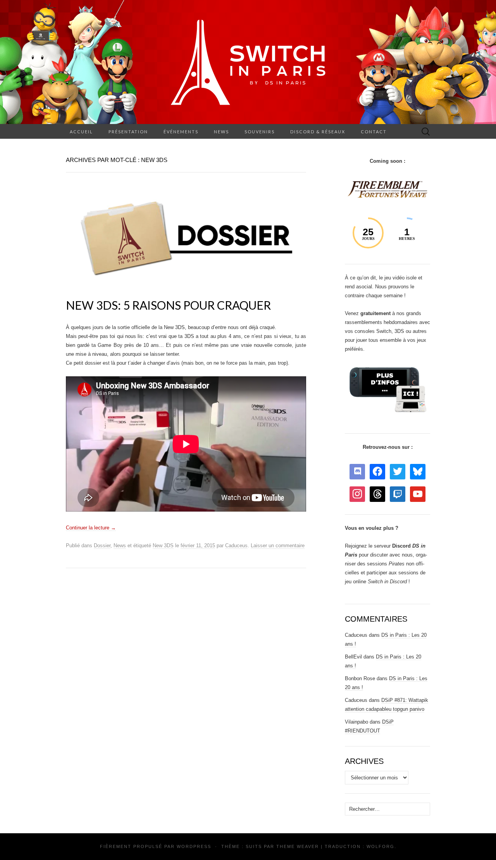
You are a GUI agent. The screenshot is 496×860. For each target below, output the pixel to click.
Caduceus (236, 545)
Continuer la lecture (91, 528)
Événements (181, 131)
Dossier (102, 545)
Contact (374, 131)
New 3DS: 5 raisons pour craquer (168, 305)
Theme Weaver (297, 846)
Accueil (81, 131)
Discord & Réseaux (317, 131)
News (221, 131)
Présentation (128, 131)
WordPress (194, 846)
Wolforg (380, 846)
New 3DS (163, 545)
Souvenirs (260, 131)
